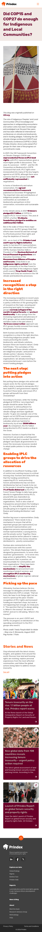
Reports (12, 885)
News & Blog (14, 899)
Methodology (14, 915)
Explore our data (15, 867)
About (11, 905)
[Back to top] (21, 838)
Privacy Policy (8, 926)
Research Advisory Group (18, 912)
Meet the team (14, 909)
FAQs (11, 918)
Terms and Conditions (31, 926)
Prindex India (13, 880)
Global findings (14, 871)
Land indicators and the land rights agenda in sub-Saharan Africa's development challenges (24, 891)
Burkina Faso (13, 877)
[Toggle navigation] (38, 4)
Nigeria (11, 874)
